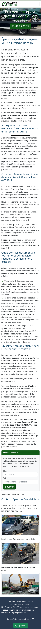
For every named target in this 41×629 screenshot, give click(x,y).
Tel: (4, 478)
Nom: (5, 471)
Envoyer (9, 486)
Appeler (21, 625)
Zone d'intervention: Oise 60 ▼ (20, 619)
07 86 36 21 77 (20, 25)
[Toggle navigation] (36, 4)
